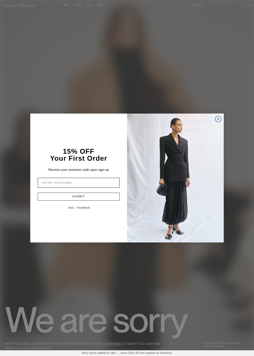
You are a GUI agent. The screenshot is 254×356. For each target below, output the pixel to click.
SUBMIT (78, 196)
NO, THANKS (79, 207)
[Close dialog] (218, 119)
